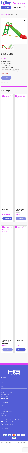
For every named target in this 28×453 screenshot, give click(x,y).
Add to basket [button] (20, 349)
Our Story (4, 390)
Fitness (4, 406)
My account (5, 381)
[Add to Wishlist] (3, 96)
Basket (4, 383)
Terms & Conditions (7, 392)
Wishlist (4, 384)
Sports (4, 409)
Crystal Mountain (23, 442)
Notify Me (6, 78)
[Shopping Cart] (25, 7)
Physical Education (6, 407)
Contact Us (5, 396)
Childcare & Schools (7, 404)
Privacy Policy (5, 394)
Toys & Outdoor (6, 413)
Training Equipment (7, 411)
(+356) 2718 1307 (20, 3)
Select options (7, 218)
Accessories (5, 402)
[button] (24, 20)
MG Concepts (6, 3)
